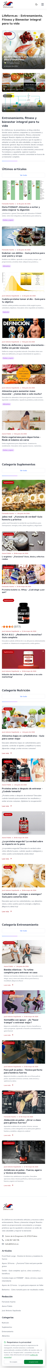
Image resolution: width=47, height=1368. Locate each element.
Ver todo (23, 175)
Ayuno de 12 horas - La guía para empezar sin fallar (22, 1285)
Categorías (7, 1317)
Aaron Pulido (6, 434)
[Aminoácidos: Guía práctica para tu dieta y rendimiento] (23, 49)
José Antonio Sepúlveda (10, 296)
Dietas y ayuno (8, 220)
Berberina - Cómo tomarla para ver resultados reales (23, 1290)
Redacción (7, 1296)
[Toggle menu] (42, 4)
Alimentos (7, 96)
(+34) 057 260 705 (12, 1240)
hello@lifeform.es (12, 1244)
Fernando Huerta (8, 204)
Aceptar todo (33, 1362)
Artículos (7, 1250)
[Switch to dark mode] (36, 4)
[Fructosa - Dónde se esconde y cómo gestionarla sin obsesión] (23, 102)
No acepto (13, 1362)
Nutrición (8, 34)
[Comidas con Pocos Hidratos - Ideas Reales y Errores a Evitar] (23, 82)
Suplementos (8, 482)
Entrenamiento (9, 943)
